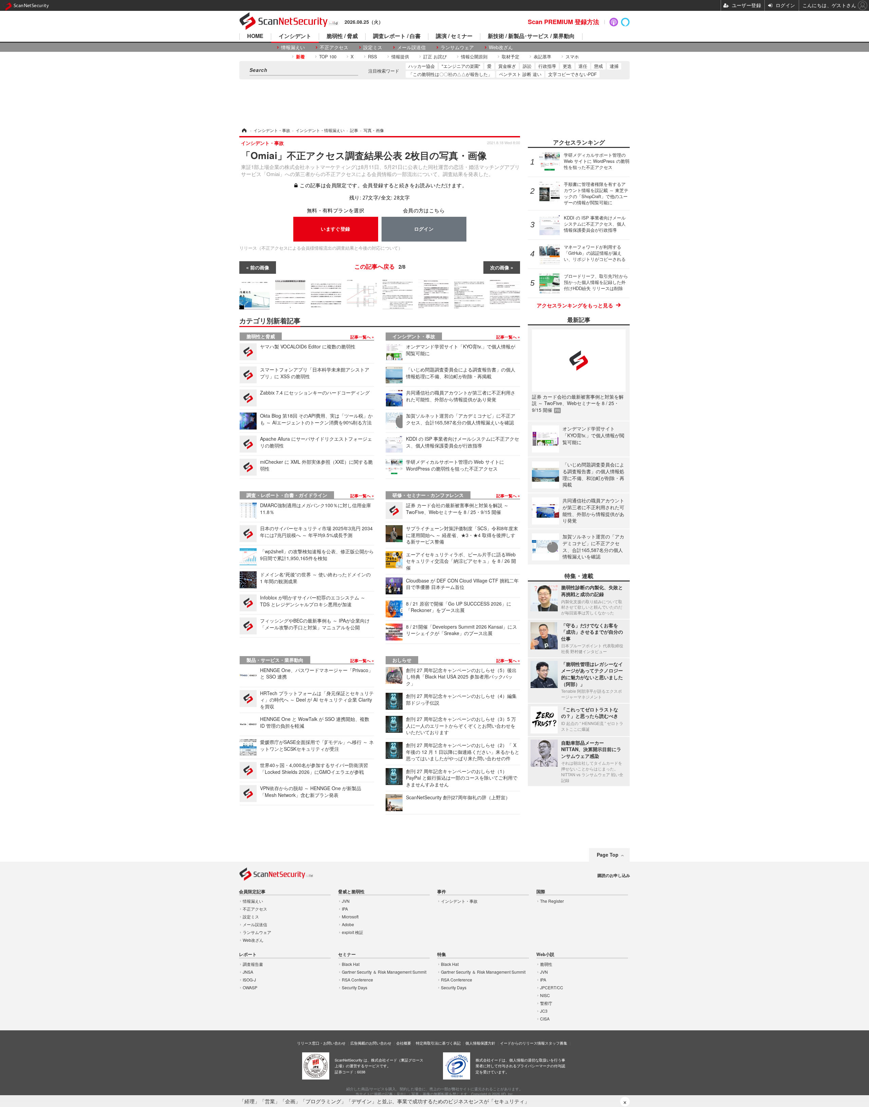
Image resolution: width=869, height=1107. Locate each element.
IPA (345, 909)
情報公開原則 (474, 56)
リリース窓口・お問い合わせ (321, 1043)
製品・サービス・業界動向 (274, 659)
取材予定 (510, 56)
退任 (582, 66)
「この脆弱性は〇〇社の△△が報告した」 (450, 74)
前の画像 (259, 267)
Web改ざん (501, 47)
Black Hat (350, 964)
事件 (441, 892)
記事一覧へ (361, 337)
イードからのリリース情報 (522, 1043)
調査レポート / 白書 (397, 36)
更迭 (567, 66)
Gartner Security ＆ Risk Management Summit (384, 972)
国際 (540, 892)
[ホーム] (243, 130)
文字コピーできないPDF (572, 74)
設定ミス (372, 47)
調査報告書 (253, 964)
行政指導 (547, 66)
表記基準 (542, 56)
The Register (552, 901)
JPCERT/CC (551, 987)
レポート (248, 954)
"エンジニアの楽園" (461, 66)
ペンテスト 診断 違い (520, 74)
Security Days (354, 987)
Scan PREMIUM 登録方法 (563, 21)
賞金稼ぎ (507, 66)
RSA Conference (357, 979)
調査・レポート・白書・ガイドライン (286, 495)
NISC (545, 995)
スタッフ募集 (556, 1043)
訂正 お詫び (435, 56)
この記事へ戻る (379, 266)
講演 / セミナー (454, 36)
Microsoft (350, 916)
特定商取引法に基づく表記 (438, 1043)
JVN (346, 901)
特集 (441, 954)
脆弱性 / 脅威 (342, 36)
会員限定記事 (252, 892)
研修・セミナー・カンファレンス (428, 495)
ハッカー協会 (421, 66)
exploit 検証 (352, 932)
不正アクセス (334, 47)
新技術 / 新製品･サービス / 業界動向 (531, 36)
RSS (372, 56)
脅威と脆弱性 (351, 892)
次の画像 (499, 267)
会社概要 (403, 1043)
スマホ (572, 56)
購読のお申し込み (613, 875)
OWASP (250, 987)
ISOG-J (249, 979)
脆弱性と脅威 (260, 336)
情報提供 (400, 56)
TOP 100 (327, 56)
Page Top (607, 854)
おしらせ (401, 659)
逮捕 (614, 66)
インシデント (295, 36)
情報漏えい (293, 47)
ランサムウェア (457, 47)
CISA (545, 1019)
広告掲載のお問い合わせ (370, 1043)
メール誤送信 (411, 47)
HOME (255, 36)
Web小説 (545, 954)
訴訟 (527, 66)
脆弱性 (546, 964)
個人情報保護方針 (480, 1043)
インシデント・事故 (413, 336)
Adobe (348, 924)
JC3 (544, 1011)
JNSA (248, 972)
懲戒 (598, 66)
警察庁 (546, 1003)
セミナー (347, 954)
